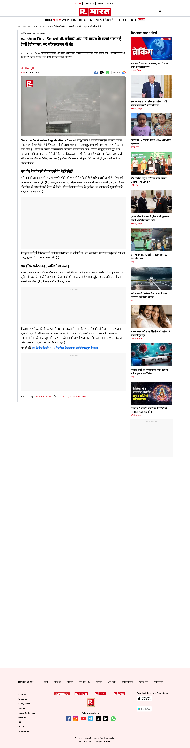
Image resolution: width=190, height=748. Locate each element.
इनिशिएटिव (134, 185)
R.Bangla (100, 3)
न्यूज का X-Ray (84, 706)
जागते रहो (57, 706)
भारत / (30, 26)
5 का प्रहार (111, 706)
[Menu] (158, 11)
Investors (21, 741)
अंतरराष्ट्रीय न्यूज (136, 70)
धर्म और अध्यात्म (136, 415)
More (140, 20)
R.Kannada (109, 3)
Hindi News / (22, 26)
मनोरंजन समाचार (136, 339)
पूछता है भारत (143, 706)
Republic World (89, 3)
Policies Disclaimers (26, 737)
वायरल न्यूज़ (135, 147)
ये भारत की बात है (127, 706)
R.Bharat (78, 3)
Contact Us (22, 723)
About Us (21, 718)
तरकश (46, 706)
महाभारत (99, 706)
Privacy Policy (23, 728)
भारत (23, 72)
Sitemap (21, 732)
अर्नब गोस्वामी (158, 706)
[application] (73, 106)
